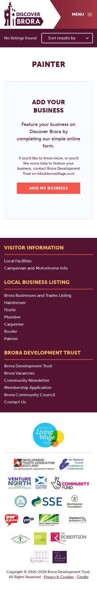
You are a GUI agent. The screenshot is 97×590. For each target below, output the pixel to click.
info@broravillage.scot (55, 173)
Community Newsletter (26, 380)
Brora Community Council (29, 394)
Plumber (12, 317)
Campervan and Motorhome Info (36, 268)
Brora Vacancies (19, 373)
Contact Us (15, 402)
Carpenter (14, 324)
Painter (11, 338)
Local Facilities (18, 260)
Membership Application (27, 387)
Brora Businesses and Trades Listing (37, 295)
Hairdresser (15, 302)
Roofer (10, 331)
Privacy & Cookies (59, 577)
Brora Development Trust (28, 365)
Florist (10, 309)
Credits (82, 577)
